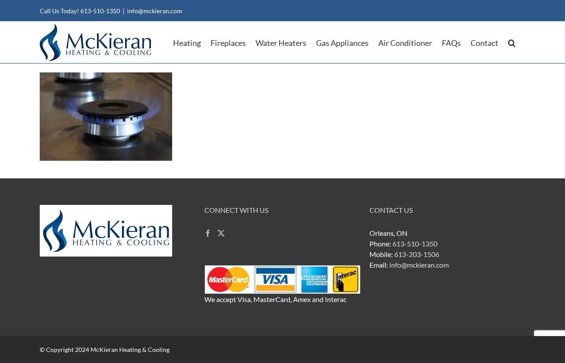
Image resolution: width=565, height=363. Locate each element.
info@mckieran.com (154, 11)
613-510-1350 (100, 11)
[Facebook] (207, 233)
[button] (512, 42)
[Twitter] (221, 233)
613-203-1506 (416, 254)
